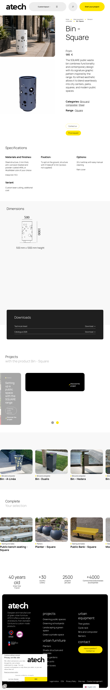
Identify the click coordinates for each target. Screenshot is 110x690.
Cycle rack (83, 627)
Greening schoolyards (53, 623)
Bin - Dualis (42, 479)
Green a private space (53, 634)
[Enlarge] (52, 18)
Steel (81, 105)
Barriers (82, 636)
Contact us (72, 126)
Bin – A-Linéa (8, 479)
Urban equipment (78, 19)
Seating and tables (8, 544)
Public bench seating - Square (14, 548)
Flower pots (48, 661)
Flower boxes (49, 665)
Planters (39, 544)
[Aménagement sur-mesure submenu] (49, 6)
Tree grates (83, 623)
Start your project (92, 6)
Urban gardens (50, 657)
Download (89, 326)
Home (67, 19)
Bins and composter (8, 476)
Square (79, 110)
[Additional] (56, 6)
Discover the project (11, 418)
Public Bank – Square (83, 547)
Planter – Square (45, 547)
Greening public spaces (10, 411)
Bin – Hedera (78, 479)
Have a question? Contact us (90, 649)
